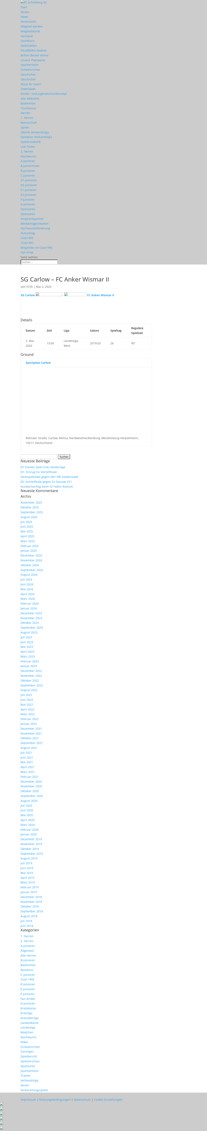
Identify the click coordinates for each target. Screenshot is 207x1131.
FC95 (29, 287)
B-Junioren (28, 171)
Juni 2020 (27, 810)
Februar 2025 (30, 546)
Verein (25, 12)
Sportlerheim (29, 65)
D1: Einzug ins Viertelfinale (39, 472)
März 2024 (28, 599)
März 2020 (28, 825)
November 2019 (31, 844)
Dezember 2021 (31, 728)
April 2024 (27, 594)
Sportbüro (27, 41)
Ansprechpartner (32, 219)
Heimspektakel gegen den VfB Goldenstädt (49, 477)
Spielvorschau (30, 1061)
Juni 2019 (27, 868)
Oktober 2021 (30, 738)
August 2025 (29, 517)
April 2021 (27, 767)
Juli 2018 (26, 921)
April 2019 (27, 878)
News (24, 17)
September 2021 (32, 743)
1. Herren (27, 118)
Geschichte (28, 74)
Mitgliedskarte (30, 31)
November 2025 (31, 502)
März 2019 (28, 882)
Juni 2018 (27, 926)
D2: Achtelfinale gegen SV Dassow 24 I (46, 482)
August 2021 (29, 748)
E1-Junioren (28, 190)
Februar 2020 (30, 830)
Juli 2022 (26, 695)
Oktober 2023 (30, 623)
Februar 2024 (30, 603)
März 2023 (28, 656)
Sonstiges (27, 1051)
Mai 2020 (27, 815)
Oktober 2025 (30, 507)
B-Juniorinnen (30, 166)
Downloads (28, 89)
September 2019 (32, 854)
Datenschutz (82, 1099)
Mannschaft (29, 122)
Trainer (26, 1075)
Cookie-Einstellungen (108, 1099)
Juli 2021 (26, 753)
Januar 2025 (29, 550)
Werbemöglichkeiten (35, 224)
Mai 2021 (27, 762)
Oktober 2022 (30, 680)
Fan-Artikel (28, 999)
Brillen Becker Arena (34, 55)
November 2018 (31, 902)
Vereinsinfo (28, 21)
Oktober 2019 (30, 849)
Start (24, 7)
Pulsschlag (28, 233)
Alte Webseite (30, 98)
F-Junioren (28, 199)
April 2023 (27, 652)
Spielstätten (29, 45)
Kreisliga (26, 1013)
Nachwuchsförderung (35, 228)
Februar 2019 (30, 887)
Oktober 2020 (30, 791)
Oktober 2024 (30, 565)
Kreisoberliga (30, 1018)
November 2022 (31, 676)
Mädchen (27, 1032)
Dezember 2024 (31, 555)
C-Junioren (28, 175)
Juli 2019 (26, 863)
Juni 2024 (27, 584)
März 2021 (28, 772)
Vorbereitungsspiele (34, 1090)
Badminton (28, 103)
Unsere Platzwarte (33, 60)
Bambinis (27, 970)
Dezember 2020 (31, 781)
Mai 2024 (27, 589)
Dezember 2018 (31, 897)
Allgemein (27, 951)
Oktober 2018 (30, 906)
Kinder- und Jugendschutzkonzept (44, 94)
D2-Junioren (29, 185)
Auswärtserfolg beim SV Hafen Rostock (47, 486)
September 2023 (32, 627)
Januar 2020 (29, 834)
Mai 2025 (27, 531)
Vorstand (27, 36)
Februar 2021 (30, 777)
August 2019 (29, 858)
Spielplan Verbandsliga (36, 137)
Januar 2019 (29, 892)
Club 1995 (27, 979)
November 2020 (31, 786)
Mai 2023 (27, 647)
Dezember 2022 (31, 671)
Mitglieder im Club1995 (36, 248)
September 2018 (32, 911)
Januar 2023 (29, 666)
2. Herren (27, 151)
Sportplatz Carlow (38, 363)
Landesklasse (30, 1023)
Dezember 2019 (31, 839)
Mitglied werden (32, 26)
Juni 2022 (27, 700)
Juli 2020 (26, 805)
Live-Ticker (28, 147)
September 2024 (32, 570)
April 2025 (27, 536)
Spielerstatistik (31, 142)
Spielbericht (29, 1056)
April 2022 (27, 709)
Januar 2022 (29, 724)
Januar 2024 (29, 608)
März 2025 (28, 541)
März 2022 (28, 714)
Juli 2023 (26, 637)
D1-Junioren (29, 180)
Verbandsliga (29, 1080)
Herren (25, 113)
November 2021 (31, 733)
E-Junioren (28, 989)
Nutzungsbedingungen (55, 1099)
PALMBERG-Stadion (34, 50)
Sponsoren (28, 209)
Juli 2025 (26, 522)
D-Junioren (28, 984)
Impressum (28, 1099)
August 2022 (29, 690)
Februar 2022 (30, 719)
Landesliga (28, 1027)
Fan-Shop (27, 252)
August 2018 (29, 916)
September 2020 (32, 796)
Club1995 (27, 238)
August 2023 (29, 632)
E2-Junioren (28, 195)
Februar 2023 (30, 661)
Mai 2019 (27, 873)
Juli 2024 (26, 579)
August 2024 (29, 575)
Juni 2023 (27, 642)
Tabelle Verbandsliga (35, 132)
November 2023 (31, 618)
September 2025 (32, 512)
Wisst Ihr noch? (31, 84)
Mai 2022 (27, 704)
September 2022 (32, 685)
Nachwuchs (28, 156)
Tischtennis (28, 108)
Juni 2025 (27, 526)
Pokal (24, 1042)
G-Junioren (28, 204)
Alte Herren (28, 955)
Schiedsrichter (30, 70)
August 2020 (29, 801)
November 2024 (31, 560)
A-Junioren (28, 161)
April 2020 (27, 820)
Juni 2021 (27, 757)
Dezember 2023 (31, 613)
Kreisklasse (28, 1008)
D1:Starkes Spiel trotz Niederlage (43, 467)
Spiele (25, 127)
